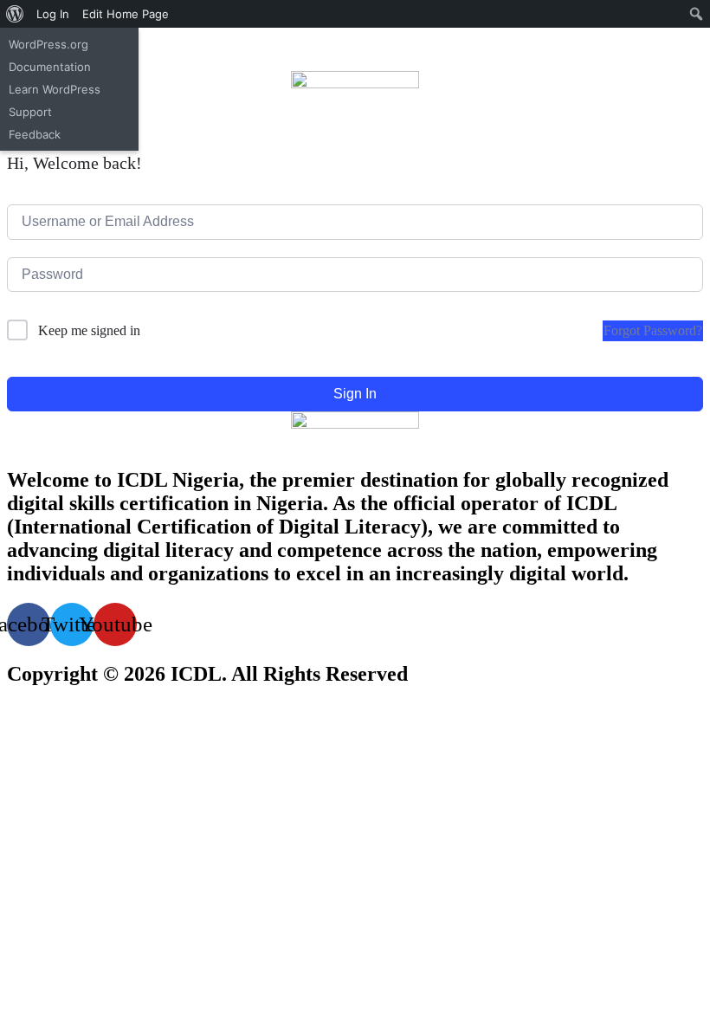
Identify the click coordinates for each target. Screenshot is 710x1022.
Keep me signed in (89, 330)
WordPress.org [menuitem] (48, 44)
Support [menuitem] (30, 112)
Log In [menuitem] (52, 14)
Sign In (355, 393)
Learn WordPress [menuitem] (54, 89)
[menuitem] (15, 14)
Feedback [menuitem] (35, 134)
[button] (355, 130)
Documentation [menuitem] (50, 67)
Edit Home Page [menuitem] (125, 14)
